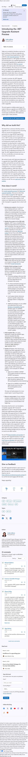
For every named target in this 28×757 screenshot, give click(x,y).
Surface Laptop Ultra (17, 723)
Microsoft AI (3, 738)
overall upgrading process (10, 191)
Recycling (2, 756)
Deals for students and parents (13, 736)
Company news (21, 746)
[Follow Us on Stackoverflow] (4, 713)
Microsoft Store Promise (22, 729)
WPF (16, 504)
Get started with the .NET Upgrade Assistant (14, 118)
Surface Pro (2, 723)
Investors (11, 748)
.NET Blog (10, 6)
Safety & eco (22, 754)
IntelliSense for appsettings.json (11, 653)
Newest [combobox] (19, 558)
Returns (24, 728)
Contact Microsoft (20, 753)
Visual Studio (3, 746)
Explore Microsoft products (8, 726)
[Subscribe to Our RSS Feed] (7, 713)
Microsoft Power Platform (6, 739)
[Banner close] (24, 11)
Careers (8, 746)
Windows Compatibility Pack (15, 307)
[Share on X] (7, 518)
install (11, 194)
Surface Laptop (8, 723)
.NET (3, 501)
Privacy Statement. (7, 693)
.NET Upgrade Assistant (13, 57)
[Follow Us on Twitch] (18, 709)
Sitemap (13, 753)
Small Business (7, 741)
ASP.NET (4, 504)
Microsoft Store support (16, 728)
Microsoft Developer (18, 741)
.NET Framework (17, 501)
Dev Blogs (4, 6)
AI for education (24, 736)
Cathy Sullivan (9, 39)
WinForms (10, 504)
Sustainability (9, 749)
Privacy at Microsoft (4, 748)
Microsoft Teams (15, 739)
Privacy (25, 753)
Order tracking (3, 729)
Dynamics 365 (17, 738)
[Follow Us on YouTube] (15, 709)
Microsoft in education (13, 731)
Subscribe (6, 697)
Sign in (24, 5)
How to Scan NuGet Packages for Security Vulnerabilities (12, 665)
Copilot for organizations (12, 724)
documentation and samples (15, 435)
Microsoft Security (10, 738)
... (22, 6)
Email (4, 679)
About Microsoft (13, 746)
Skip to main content (4, 1)
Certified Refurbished (11, 729)
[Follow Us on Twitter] (7, 709)
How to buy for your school (11, 734)
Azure (11, 741)
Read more (7, 623)
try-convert (20, 64)
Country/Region (7, 685)
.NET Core (9, 501)
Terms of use (10, 754)
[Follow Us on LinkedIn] (11, 709)
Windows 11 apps (18, 726)
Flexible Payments (4, 731)
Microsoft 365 (24, 738)
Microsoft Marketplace (11, 744)
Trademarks (16, 754)
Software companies (20, 744)
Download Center (7, 728)
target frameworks (16, 263)
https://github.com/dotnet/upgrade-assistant (13, 475)
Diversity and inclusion (19, 748)
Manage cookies (3, 754)
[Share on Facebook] (3, 518)
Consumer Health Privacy (5, 753)
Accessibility (2, 749)
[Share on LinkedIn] (11, 518)
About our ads (7, 756)
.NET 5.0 (8, 511)
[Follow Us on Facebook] (4, 709)
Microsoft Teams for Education (12, 733)
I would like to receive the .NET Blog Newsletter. (14, 692)
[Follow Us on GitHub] (22, 709)
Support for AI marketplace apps (10, 743)
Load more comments (14, 641)
